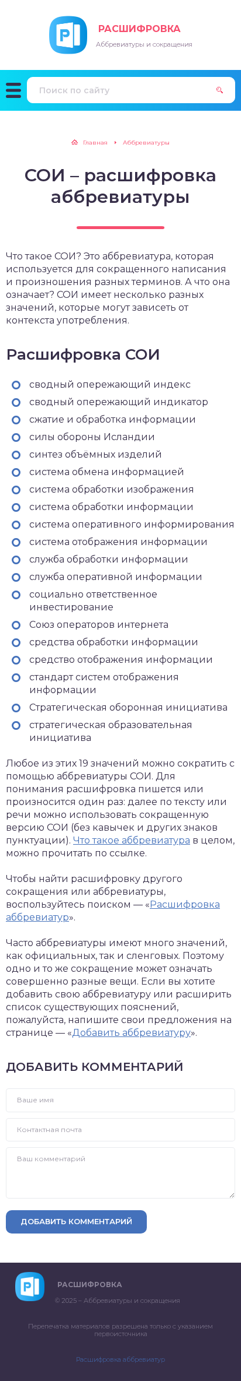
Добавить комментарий (76, 1221)
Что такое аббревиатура (131, 840)
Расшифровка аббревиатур (120, 1360)
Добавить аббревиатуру (131, 1032)
